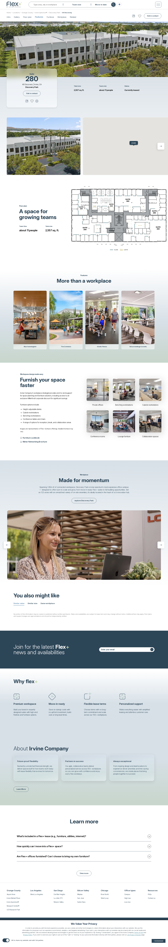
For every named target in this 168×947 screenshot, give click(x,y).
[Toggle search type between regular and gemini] (119, 4)
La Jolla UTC (58, 898)
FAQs (150, 894)
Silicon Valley (83, 890)
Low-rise (127, 902)
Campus (127, 894)
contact (152, 16)
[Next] (160, 146)
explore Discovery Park (84, 501)
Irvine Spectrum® (41, 12)
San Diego (58, 890)
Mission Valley (59, 902)
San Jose (80, 898)
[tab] (18, 604)
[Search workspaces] (113, 4)
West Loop (104, 898)
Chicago (104, 890)
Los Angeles (35, 890)
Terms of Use (138, 932)
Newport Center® (13, 906)
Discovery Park (54, 12)
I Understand (158, 941)
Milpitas (80, 894)
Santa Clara (81, 902)
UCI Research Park (13, 910)
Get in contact (31, 93)
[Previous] (7, 545)
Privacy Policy (27, 935)
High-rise (127, 898)
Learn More (21, 789)
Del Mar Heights (59, 894)
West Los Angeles (36, 894)
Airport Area (11, 894)
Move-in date (101, 5)
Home (9, 12)
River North (105, 894)
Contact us (151, 898)
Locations (16, 12)
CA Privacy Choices (134, 935)
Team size (76, 5)
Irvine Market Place (13, 898)
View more (84, 873)
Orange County (27, 12)
